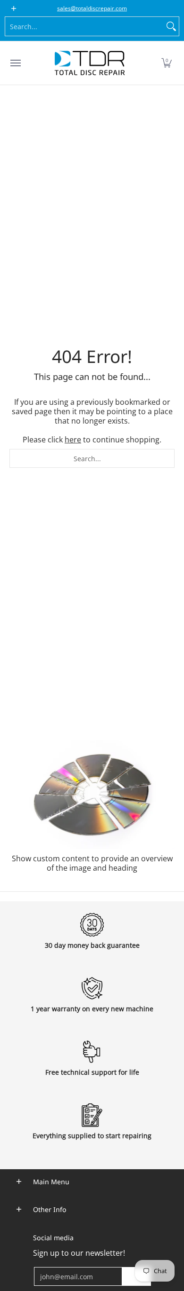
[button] (167, 63)
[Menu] (15, 63)
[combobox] (84, 26)
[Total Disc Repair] (89, 63)
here (73, 439)
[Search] (171, 26)
